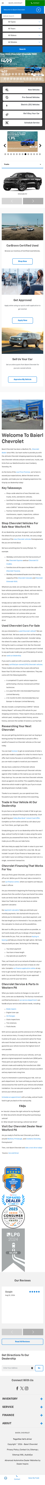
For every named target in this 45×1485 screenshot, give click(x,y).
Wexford (10, 1139)
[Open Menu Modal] (3, 3)
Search (22, 49)
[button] (3, 74)
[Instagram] (26, 1388)
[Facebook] (17, 1388)
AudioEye (29, 1455)
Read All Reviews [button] (22, 1342)
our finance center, (12, 882)
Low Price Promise (23, 472)
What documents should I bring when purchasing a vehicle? (21, 1116)
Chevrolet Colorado (25, 578)
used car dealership (13, 656)
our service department (28, 1000)
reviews (14, 751)
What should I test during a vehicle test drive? (20, 1122)
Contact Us (24, 1450)
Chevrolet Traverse (13, 571)
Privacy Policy (13, 1450)
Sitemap (34, 1450)
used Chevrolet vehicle (27, 631)
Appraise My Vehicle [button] (22, 379)
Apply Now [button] (22, 320)
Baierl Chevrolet (31, 1444)
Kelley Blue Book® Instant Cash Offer (26, 818)
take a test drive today (33, 1148)
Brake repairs (11, 1009)
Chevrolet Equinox (16, 560)
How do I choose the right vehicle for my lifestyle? (21, 1111)
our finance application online (24, 968)
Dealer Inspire (22, 1464)
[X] (22, 1388)
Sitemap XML (18, 1455)
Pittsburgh (18, 1139)
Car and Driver (13, 1153)
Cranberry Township (33, 1139)
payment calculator (12, 910)
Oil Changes (10, 1016)
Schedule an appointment (11, 1097)
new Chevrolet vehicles (22, 539)
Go (39, 1368)
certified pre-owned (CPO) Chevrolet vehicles (25, 664)
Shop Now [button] (22, 261)
